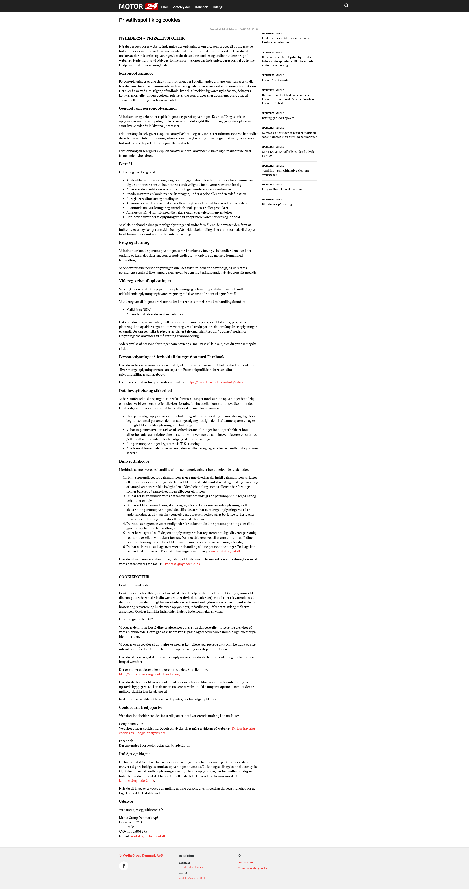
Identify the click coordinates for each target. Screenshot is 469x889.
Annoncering (245, 862)
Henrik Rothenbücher (191, 867)
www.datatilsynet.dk (226, 551)
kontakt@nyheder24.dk (182, 564)
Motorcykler (181, 7)
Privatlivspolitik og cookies (253, 868)
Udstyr (217, 7)
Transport (201, 7)
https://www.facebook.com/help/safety (215, 382)
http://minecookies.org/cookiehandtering (149, 674)
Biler (164, 7)
